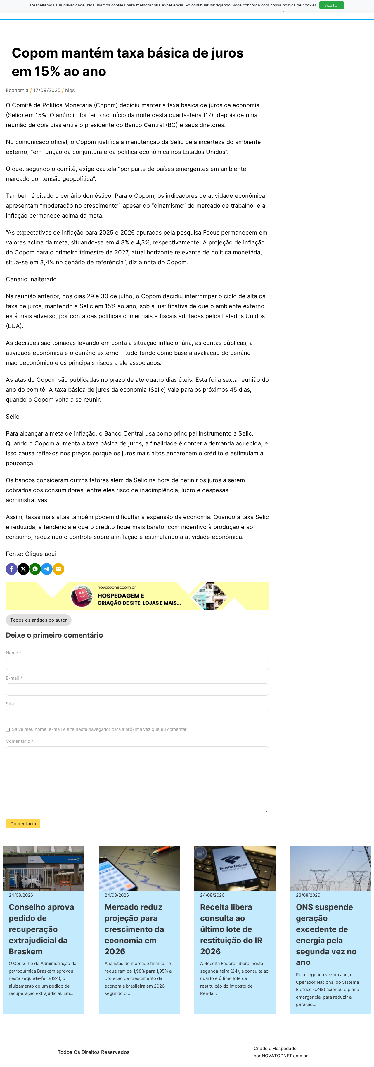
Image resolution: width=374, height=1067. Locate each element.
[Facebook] (12, 569)
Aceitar (331, 5)
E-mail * (14, 678)
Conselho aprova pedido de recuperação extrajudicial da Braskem (41, 929)
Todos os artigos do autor (38, 620)
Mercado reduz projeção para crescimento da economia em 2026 (134, 929)
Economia (17, 90)
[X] (23, 569)
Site (10, 704)
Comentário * (20, 741)
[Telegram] (47, 569)
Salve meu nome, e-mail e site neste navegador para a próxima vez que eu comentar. (100, 729)
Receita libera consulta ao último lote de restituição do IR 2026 (231, 929)
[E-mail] (58, 569)
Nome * (14, 652)
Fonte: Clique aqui (31, 553)
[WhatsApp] (35, 569)
